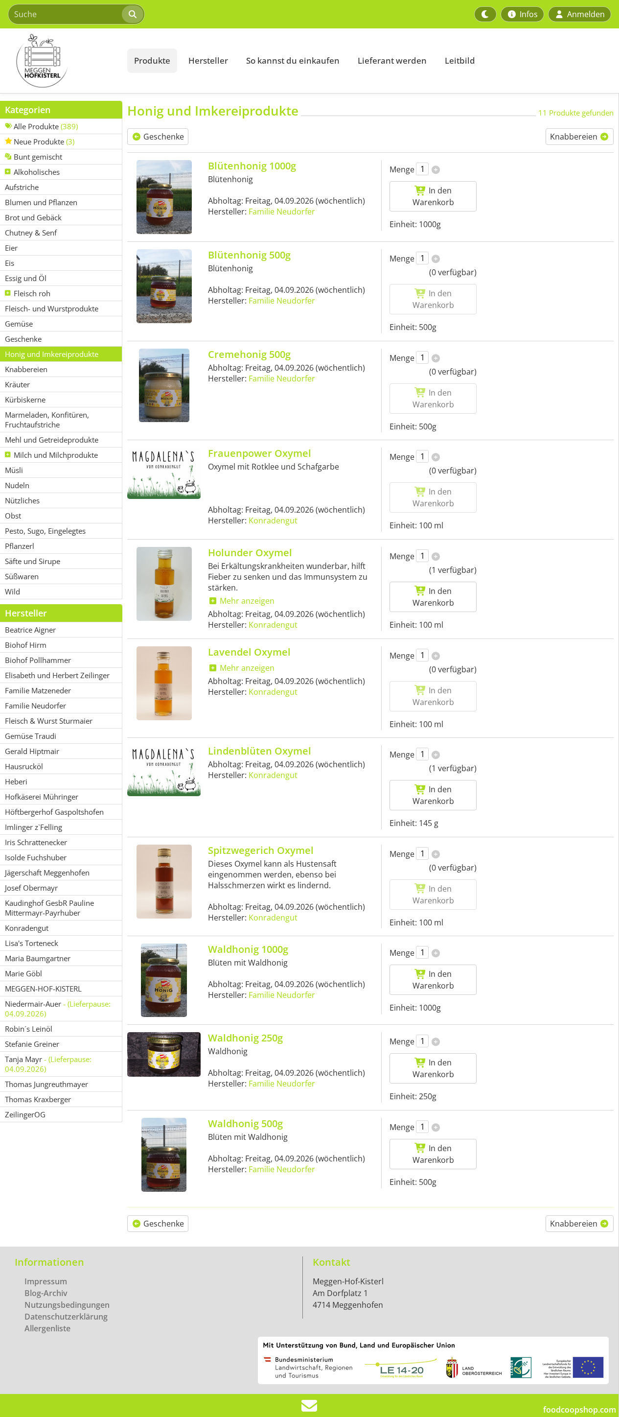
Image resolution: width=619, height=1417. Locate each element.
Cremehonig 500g (249, 354)
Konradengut (273, 520)
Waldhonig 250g (245, 1037)
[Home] (62, 60)
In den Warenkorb (433, 196)
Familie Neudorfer (282, 211)
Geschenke (162, 136)
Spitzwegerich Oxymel (261, 850)
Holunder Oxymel (250, 552)
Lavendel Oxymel (249, 652)
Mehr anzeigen (246, 600)
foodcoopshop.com (579, 1409)
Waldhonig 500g (245, 1123)
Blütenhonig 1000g (252, 165)
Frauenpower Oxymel (259, 453)
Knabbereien (574, 136)
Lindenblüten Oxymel (259, 750)
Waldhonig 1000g (248, 949)
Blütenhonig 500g (249, 254)
